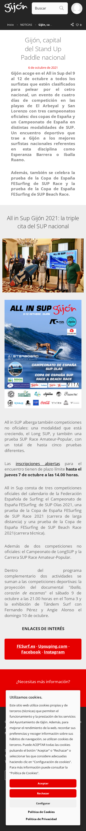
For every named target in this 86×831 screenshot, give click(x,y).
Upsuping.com (52, 646)
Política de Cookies (41, 812)
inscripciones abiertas (38, 463)
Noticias (26, 24)
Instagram (54, 652)
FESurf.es (26, 646)
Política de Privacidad (41, 819)
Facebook (31, 652)
